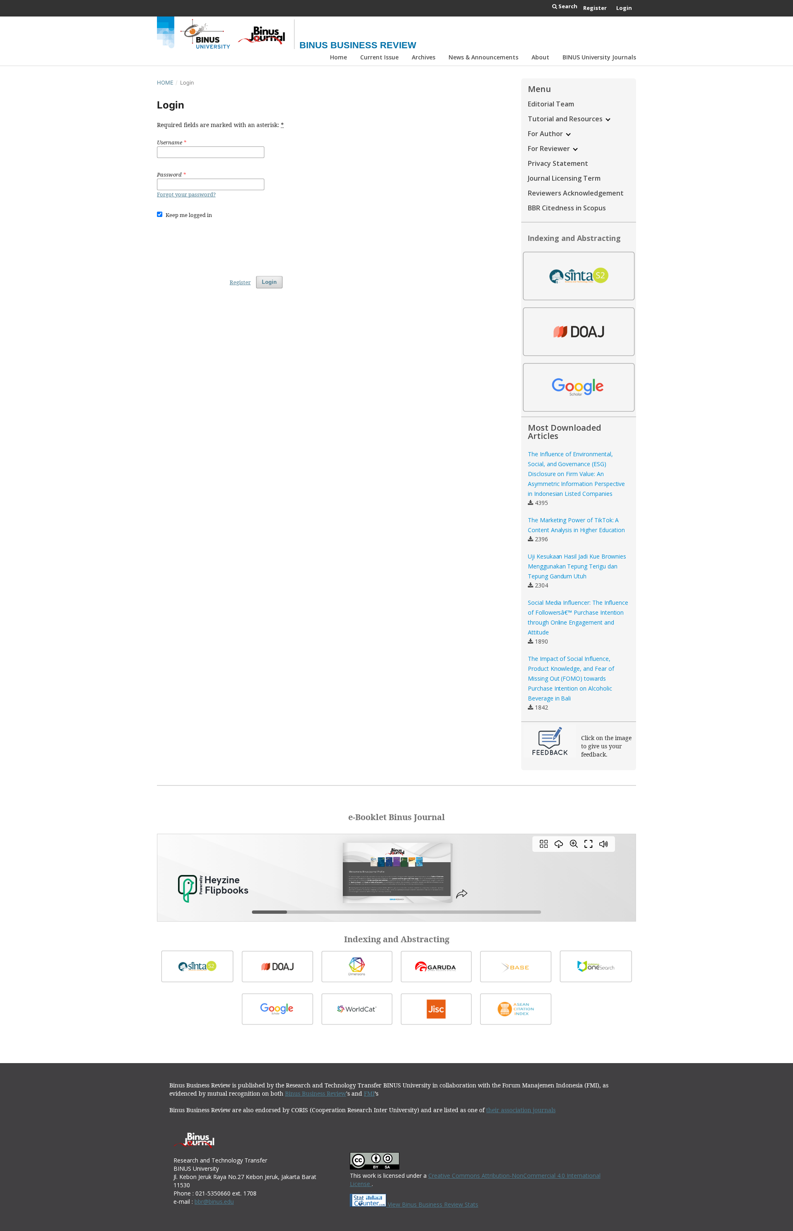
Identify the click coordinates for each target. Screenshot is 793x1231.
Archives (423, 57)
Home (338, 57)
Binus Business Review (357, 45)
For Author (546, 134)
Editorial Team (551, 104)
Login (624, 8)
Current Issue (379, 57)
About (540, 57)
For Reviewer (550, 148)
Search (567, 6)
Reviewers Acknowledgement (576, 193)
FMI (369, 1093)
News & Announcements (483, 57)
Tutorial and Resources (566, 119)
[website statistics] (369, 1204)
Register (595, 8)
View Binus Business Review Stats (433, 1204)
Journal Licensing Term (564, 178)
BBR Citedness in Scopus (567, 208)
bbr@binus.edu (214, 1201)
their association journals (521, 1110)
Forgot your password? (186, 194)
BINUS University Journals (599, 57)
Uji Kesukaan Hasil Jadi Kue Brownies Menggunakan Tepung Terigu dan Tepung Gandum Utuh (577, 566)
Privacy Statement (558, 163)
